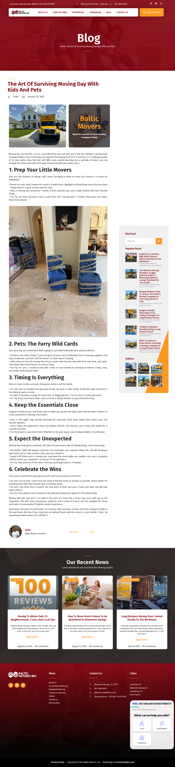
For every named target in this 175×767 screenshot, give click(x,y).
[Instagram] (161, 3)
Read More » (33, 637)
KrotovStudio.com (125, 762)
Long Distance (60, 12)
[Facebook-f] (151, 3)
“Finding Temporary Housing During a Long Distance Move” (150, 329)
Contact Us (122, 12)
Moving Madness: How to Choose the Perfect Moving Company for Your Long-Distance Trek (150, 296)
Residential (78, 12)
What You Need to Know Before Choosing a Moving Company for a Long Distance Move (150, 344)
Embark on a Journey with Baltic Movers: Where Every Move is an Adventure (150, 258)
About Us (43, 12)
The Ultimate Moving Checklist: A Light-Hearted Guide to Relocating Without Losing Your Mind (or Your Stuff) (149, 276)
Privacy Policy (57, 762)
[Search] (159, 241)
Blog (108, 12)
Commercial (95, 12)
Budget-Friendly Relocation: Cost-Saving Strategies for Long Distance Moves (149, 314)
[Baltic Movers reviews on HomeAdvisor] (156, 3)
